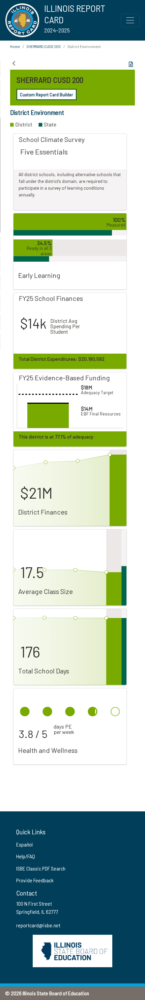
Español (24, 844)
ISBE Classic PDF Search (40, 868)
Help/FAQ (25, 856)
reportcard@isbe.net (38, 925)
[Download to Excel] (131, 64)
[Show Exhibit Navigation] (14, 63)
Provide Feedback (35, 880)
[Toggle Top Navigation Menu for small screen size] (130, 20)
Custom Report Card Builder (46, 94)
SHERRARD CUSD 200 (44, 46)
